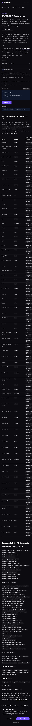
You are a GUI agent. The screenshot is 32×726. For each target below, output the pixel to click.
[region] (16, 337)
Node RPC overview (21, 699)
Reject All (9, 718)
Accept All (23, 718)
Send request (6, 102)
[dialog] (16, 716)
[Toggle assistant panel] (27, 2)
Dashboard (25, 48)
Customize (16, 722)
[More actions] (30, 2)
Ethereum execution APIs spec (11, 695)
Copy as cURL (26, 88)
